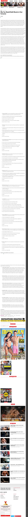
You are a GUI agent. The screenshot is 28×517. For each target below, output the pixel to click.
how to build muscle (10, 315)
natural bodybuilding (4, 316)
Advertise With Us (15, 499)
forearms (6, 315)
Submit (5, 515)
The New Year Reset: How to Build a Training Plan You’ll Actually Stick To (17, 458)
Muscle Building (18, 315)
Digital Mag (20, 1)
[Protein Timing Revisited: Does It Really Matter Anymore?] (5, 436)
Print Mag (15, 1)
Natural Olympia (9, 316)
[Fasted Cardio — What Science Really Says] (5, 469)
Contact (14, 495)
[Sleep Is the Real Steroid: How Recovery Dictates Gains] (5, 430)
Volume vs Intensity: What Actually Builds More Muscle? (17, 445)
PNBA (13, 316)
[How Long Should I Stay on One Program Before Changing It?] (5, 456)
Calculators (14, 490)
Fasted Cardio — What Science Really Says (17, 464)
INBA (14, 315)
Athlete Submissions (16, 496)
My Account (2, 496)
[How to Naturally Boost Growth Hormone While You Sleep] (5, 482)
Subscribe (11, 1)
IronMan (2, 16)
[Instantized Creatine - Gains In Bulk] (13, 321)
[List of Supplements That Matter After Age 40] (5, 443)
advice (1, 10)
